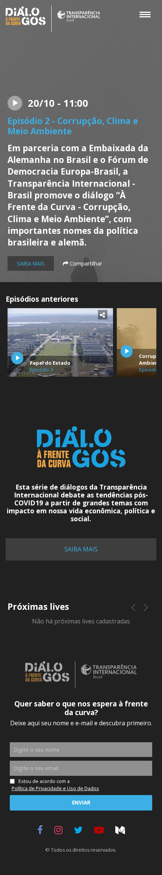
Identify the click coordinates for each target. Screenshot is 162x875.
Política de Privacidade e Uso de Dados (55, 788)
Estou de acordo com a (55, 785)
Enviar (81, 802)
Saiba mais (30, 263)
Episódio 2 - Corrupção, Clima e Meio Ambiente (73, 126)
